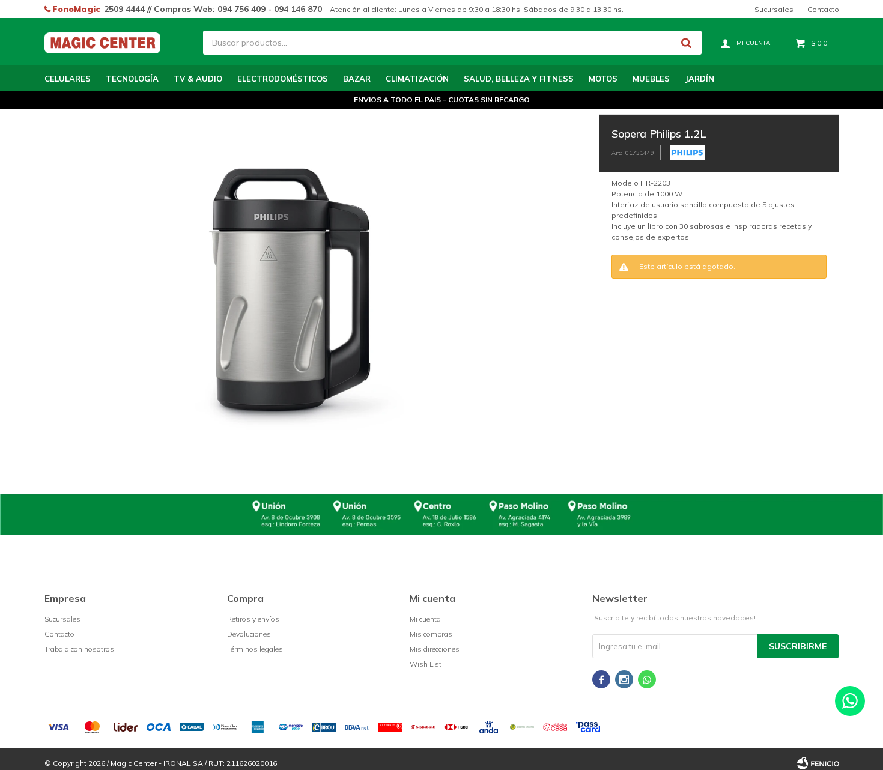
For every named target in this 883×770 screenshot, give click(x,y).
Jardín (699, 78)
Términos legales (255, 648)
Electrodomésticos (282, 78)
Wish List (426, 663)
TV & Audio (198, 78)
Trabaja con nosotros (79, 648)
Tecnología (132, 78)
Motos (603, 78)
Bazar (357, 78)
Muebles (651, 78)
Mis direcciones (435, 648)
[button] (687, 43)
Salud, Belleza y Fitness (519, 78)
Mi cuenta (425, 618)
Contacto (823, 9)
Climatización (417, 78)
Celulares (67, 78)
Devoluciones (249, 633)
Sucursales (773, 9)
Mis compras (431, 633)
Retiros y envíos (253, 618)
